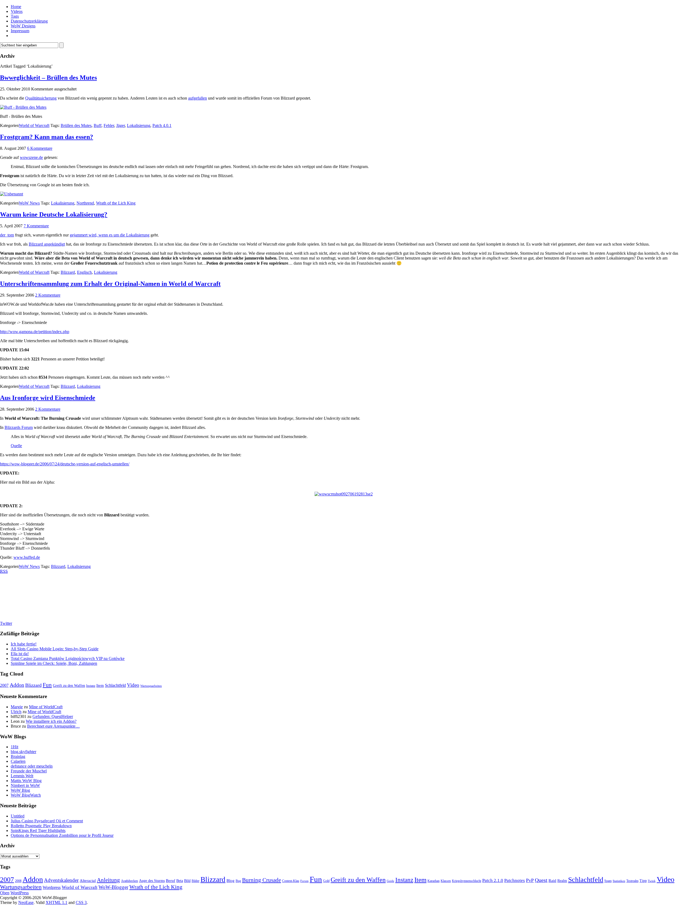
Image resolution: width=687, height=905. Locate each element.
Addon (17, 685)
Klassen (446, 880)
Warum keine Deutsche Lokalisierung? (53, 214)
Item (100, 685)
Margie (17, 707)
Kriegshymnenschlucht (466, 881)
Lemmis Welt (22, 775)
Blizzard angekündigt (47, 244)
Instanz (90, 686)
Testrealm (632, 881)
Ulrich (16, 711)
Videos (17, 11)
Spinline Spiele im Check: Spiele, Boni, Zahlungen (54, 663)
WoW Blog (20, 790)
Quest (541, 880)
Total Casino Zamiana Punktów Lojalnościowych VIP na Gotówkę (68, 658)
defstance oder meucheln (32, 766)
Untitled (17, 816)
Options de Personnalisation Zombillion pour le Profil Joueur (62, 835)
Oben (4, 893)
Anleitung (108, 880)
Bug (238, 880)
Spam (608, 881)
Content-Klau (290, 880)
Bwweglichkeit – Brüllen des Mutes (48, 77)
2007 (4, 685)
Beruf (170, 880)
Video (133, 685)
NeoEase (26, 902)
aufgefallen (197, 98)
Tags (15, 16)
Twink (652, 881)
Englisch (84, 272)
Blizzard (68, 272)
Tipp (643, 881)
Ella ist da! (20, 653)
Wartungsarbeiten (151, 685)
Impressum (20, 30)
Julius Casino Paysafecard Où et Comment (47, 821)
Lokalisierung (138, 125)
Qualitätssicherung (41, 98)
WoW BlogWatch (26, 795)
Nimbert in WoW (25, 785)
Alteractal (88, 880)
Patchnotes (514, 880)
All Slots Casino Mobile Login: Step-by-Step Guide (54, 649)
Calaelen (18, 761)
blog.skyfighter (23, 751)
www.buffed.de (26, 557)
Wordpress (52, 887)
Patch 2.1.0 (492, 880)
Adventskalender (61, 880)
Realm (562, 881)
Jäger (120, 125)
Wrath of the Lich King (116, 203)
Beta (179, 881)
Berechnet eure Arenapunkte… (53, 726)
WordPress (19, 893)
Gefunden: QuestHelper (52, 716)
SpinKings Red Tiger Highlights (38, 830)
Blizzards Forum (19, 427)
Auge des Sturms (152, 881)
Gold (326, 880)
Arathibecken (129, 880)
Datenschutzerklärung (29, 21)
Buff (97, 125)
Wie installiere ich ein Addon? (51, 721)
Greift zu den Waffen (69, 686)
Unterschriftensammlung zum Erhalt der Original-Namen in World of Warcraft (110, 283)
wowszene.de (31, 157)
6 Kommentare (39, 148)
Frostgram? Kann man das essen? (46, 136)
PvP (530, 880)
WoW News (29, 203)
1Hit (14, 747)
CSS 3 (81, 902)
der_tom (7, 235)
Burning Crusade (261, 880)
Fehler (109, 125)
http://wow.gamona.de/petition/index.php (34, 331)
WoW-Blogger (113, 887)
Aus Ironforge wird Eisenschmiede (47, 397)
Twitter (6, 623)
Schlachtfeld (115, 685)
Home (16, 6)
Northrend (85, 203)
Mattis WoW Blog (26, 780)
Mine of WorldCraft (46, 707)
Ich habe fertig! (23, 644)
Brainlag (18, 756)
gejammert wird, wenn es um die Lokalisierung (109, 235)
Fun (47, 685)
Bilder (195, 881)
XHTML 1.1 (56, 902)
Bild (187, 881)
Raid (552, 880)
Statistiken (619, 881)
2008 (18, 880)
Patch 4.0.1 (161, 125)
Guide (390, 881)
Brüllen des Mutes (76, 125)
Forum (304, 881)
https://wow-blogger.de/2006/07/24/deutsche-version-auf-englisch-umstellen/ (64, 464)
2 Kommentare (47, 295)
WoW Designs (23, 26)
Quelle (16, 445)
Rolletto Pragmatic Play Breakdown (41, 825)
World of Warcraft (34, 125)
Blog (230, 880)
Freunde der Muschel (29, 771)
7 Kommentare (36, 226)
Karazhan (433, 880)
